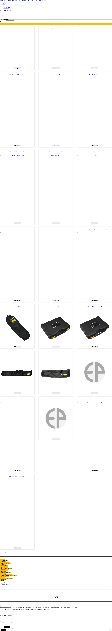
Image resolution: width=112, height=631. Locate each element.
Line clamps (2, 585)
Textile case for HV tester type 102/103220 (17, 151)
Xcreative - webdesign (9, 611)
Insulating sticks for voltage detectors (6, 574)
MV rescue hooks (3, 564)
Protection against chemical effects (5, 572)
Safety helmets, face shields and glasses (6, 568)
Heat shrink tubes (3, 579)
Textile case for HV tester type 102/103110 (56, 151)
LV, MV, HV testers (3, 561)
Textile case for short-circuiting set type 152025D (95, 352)
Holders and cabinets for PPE (5, 576)
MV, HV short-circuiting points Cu (5, 563)
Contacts (1, 17)
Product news (2, 559)
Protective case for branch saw (94, 28)
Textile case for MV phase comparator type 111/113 (17, 229)
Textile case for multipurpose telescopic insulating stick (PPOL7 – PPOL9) (95, 229)
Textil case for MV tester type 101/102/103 (17, 28)
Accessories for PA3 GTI (3, 582)
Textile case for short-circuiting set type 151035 (17, 352)
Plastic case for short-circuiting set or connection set (56, 306)
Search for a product (3, 10)
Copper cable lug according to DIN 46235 (6, 578)
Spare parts (2, 580)
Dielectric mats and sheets (4, 570)
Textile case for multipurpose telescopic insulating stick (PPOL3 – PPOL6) (56, 229)
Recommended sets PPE (4, 560)
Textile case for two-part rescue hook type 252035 (17, 476)
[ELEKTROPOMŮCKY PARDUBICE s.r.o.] (25, 0)
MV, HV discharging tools (4, 566)
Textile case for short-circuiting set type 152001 (17, 306)
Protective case (2, 583)
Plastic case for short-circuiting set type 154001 (94, 306)
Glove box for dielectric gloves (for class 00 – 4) (17, 74)
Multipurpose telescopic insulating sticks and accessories (9, 575)
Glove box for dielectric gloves (56, 74)
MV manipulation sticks (4, 567)
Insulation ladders (3, 571)
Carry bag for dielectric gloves (56, 28)
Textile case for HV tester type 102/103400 (95, 74)
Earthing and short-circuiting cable (5, 584)
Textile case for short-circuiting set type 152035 (56, 352)
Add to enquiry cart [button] (17, 68)
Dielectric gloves (3, 569)
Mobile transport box (94, 151)
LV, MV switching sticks (4, 565)
